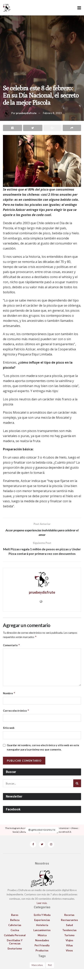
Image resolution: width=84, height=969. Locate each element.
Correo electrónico (16, 710)
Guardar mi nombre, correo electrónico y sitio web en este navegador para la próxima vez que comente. (43, 747)
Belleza (14, 920)
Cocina (15, 930)
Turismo (69, 935)
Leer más (42, 903)
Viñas (69, 945)
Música (42, 935)
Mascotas (37, 965)
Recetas (69, 914)
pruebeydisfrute (26, 113)
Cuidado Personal (15, 935)
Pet (50, 965)
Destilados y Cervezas (14, 942)
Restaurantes (69, 920)
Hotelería (42, 925)
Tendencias (69, 930)
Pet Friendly (42, 945)
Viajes (69, 940)
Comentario (11, 645)
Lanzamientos (42, 930)
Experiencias (42, 920)
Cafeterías (14, 925)
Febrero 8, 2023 (52, 113)
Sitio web (8, 727)
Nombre (9, 693)
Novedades (42, 940)
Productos (42, 950)
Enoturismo (15, 948)
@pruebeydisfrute (43, 830)
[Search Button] (77, 783)
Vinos (69, 950)
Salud (69, 925)
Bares (14, 914)
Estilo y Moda (42, 914)
